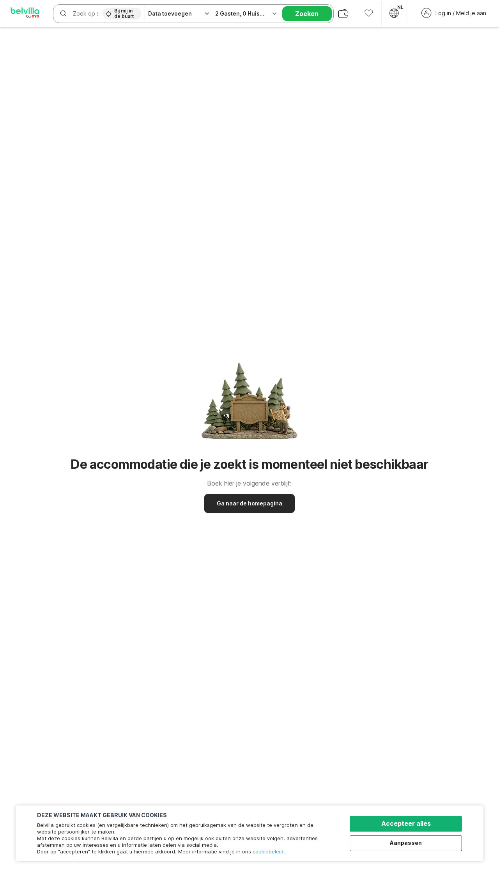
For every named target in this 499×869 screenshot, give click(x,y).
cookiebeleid (268, 851)
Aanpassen (406, 842)
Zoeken (307, 14)
